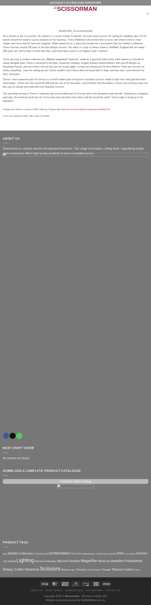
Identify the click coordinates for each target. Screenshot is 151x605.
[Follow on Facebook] (6, 436)
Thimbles (81, 569)
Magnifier (89, 561)
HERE (46, 116)
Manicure (104, 561)
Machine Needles (68, 561)
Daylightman (94, 590)
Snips (72, 570)
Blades (13, 553)
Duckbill (45, 554)
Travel (137, 570)
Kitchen (141, 553)
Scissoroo (31, 569)
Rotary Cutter (13, 569)
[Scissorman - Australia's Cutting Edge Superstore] (75, 14)
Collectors (26, 553)
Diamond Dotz (74, 590)
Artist (5, 554)
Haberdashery (88, 554)
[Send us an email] (13, 436)
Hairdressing (101, 554)
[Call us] (19, 436)
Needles (117, 561)
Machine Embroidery (46, 561)
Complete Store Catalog (75, 481)
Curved (37, 553)
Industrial (112, 554)
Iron (120, 553)
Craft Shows (54, 590)
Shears (65, 569)
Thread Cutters (94, 570)
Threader (106, 569)
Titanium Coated (122, 569)
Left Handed (9, 561)
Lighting (25, 560)
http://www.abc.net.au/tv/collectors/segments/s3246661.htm (83, 109)
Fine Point (76, 553)
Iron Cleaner (130, 554)
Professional (133, 561)
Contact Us (112, 590)
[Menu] (5, 13)
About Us (37, 590)
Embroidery (60, 553)
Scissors (50, 569)
